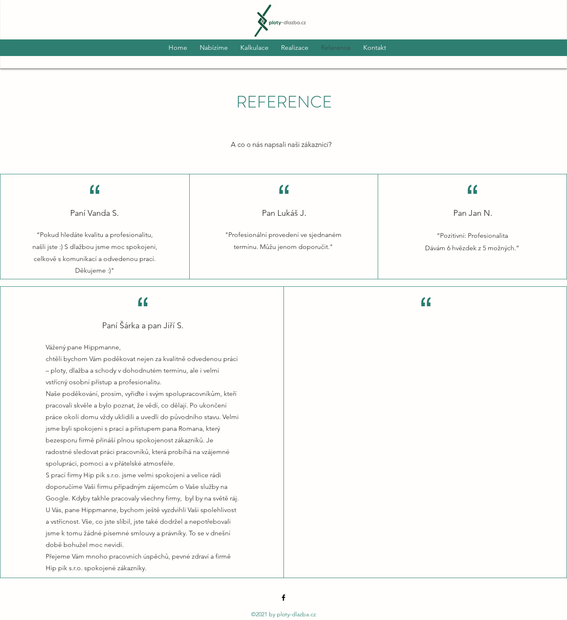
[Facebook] (283, 597)
